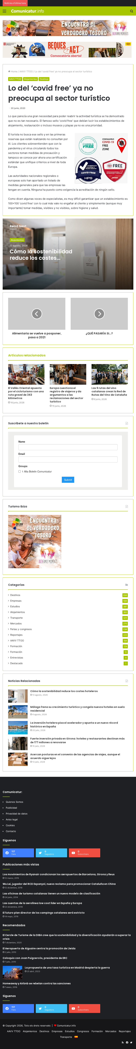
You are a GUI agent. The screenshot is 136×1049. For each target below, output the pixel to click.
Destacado (16, 663)
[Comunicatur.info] (27, 11)
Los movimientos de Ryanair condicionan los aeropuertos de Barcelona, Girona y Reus (59, 874)
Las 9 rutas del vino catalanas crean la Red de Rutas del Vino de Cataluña (109, 391)
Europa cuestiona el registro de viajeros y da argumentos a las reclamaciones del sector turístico (66, 394)
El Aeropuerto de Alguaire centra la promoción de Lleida (39, 948)
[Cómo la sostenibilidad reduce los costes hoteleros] (18, 696)
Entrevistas (16, 657)
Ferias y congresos (21, 629)
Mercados (16, 623)
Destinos (44, 79)
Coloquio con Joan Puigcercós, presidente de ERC (35, 958)
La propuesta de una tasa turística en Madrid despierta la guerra (67, 967)
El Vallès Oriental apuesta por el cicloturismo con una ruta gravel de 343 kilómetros (26, 393)
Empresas (15, 600)
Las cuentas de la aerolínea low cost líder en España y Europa (42, 903)
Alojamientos (30, 79)
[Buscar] (131, 12)
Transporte (16, 617)
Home (14, 71)
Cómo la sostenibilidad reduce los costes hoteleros (41, 258)
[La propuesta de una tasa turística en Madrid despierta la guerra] (12, 972)
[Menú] (4, 12)
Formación (16, 646)
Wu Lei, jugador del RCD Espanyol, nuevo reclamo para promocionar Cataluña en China (59, 884)
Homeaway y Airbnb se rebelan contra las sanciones (37, 983)
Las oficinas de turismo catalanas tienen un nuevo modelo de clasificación (51, 893)
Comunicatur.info (66, 1025)
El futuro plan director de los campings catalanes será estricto (44, 912)
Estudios (15, 606)
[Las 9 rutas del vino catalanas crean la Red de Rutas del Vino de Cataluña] (110, 374)
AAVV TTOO (26, 71)
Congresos (83, 1031)
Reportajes (16, 634)
